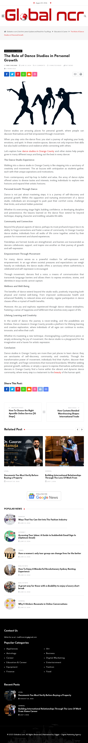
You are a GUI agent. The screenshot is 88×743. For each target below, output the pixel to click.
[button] (77, 429)
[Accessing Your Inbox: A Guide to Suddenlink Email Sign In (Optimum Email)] (10, 536)
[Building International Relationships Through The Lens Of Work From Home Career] (10, 710)
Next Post (72, 408)
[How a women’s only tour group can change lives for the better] (10, 553)
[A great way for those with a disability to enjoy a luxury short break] (10, 587)
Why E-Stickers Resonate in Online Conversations (42, 604)
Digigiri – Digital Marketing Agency (67, 734)
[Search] (85, 16)
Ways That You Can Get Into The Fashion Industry (42, 520)
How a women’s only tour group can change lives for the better (49, 553)
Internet (21, 532)
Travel (21, 550)
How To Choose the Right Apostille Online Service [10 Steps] (22, 414)
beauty (57, 372)
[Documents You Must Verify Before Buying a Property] (10, 695)
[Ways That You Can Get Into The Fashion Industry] (10, 519)
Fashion (21, 516)
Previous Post (17, 407)
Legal (6, 471)
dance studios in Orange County (38, 151)
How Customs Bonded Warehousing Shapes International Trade (68, 414)
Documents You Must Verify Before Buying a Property (44, 695)
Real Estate (23, 566)
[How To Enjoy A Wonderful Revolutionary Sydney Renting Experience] (10, 570)
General (48, 471)
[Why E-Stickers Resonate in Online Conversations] (10, 603)
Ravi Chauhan (11, 65)
